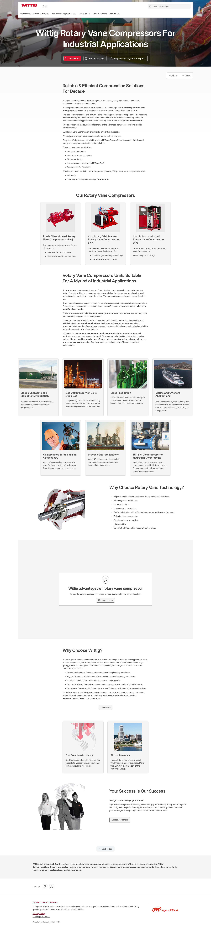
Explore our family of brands (45, 902)
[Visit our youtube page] (51, 886)
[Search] (150, 6)
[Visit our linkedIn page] (45, 886)
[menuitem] (34, 13)
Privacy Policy (39, 913)
